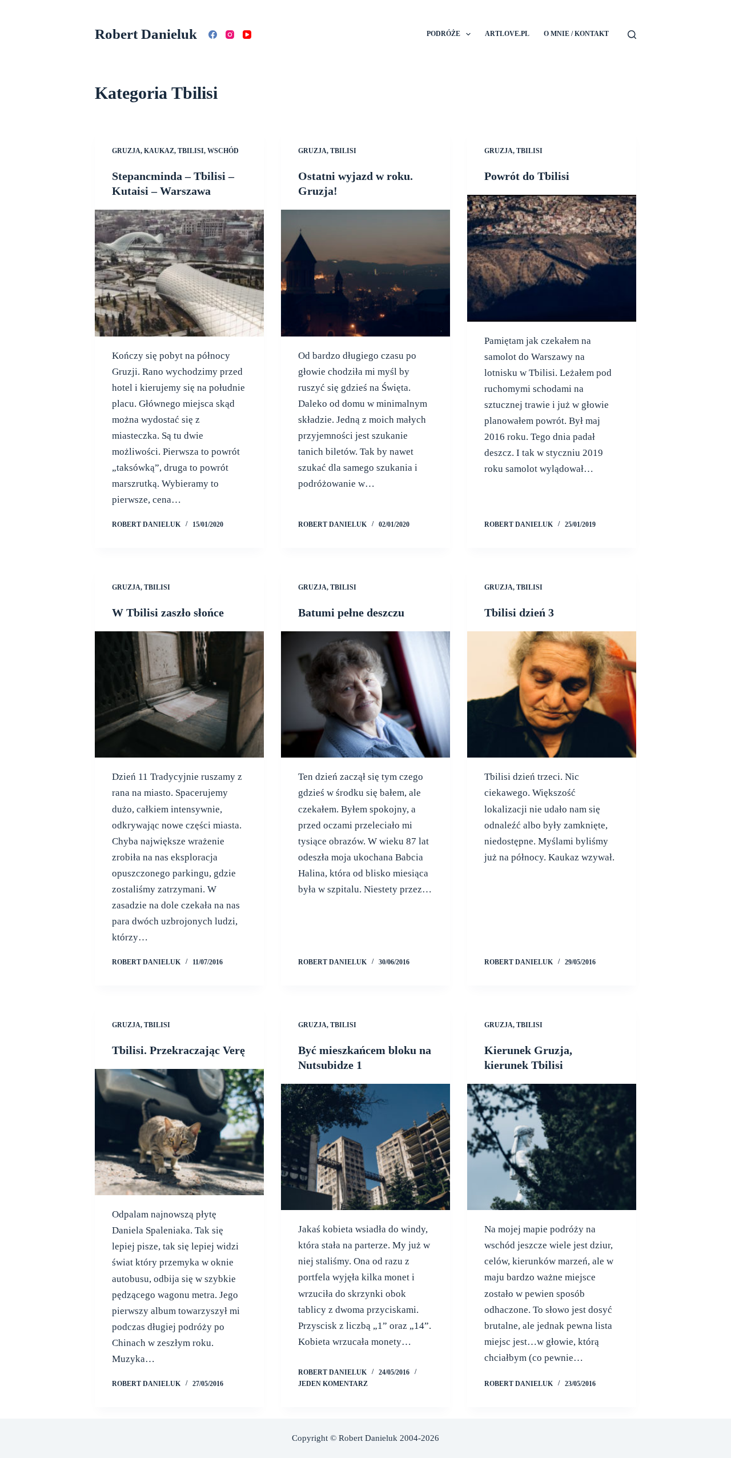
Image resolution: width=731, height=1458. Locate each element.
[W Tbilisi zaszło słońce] (179, 694)
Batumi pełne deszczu (351, 612)
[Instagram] (230, 34)
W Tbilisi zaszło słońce (168, 612)
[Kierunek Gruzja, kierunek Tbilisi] (551, 1147)
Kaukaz (159, 151)
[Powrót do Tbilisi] (551, 258)
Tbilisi (191, 151)
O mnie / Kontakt (576, 34)
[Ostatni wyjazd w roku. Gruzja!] (365, 273)
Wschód (223, 151)
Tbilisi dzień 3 (519, 612)
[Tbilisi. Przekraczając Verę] (179, 1132)
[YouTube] (247, 34)
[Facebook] (212, 34)
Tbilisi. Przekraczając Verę (178, 1050)
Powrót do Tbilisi (526, 176)
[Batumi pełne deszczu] (365, 694)
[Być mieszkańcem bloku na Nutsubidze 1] (365, 1147)
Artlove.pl (507, 34)
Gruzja (126, 151)
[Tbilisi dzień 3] (551, 694)
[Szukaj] (632, 34)
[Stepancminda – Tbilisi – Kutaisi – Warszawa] (179, 273)
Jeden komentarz (333, 1384)
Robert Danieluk (146, 34)
